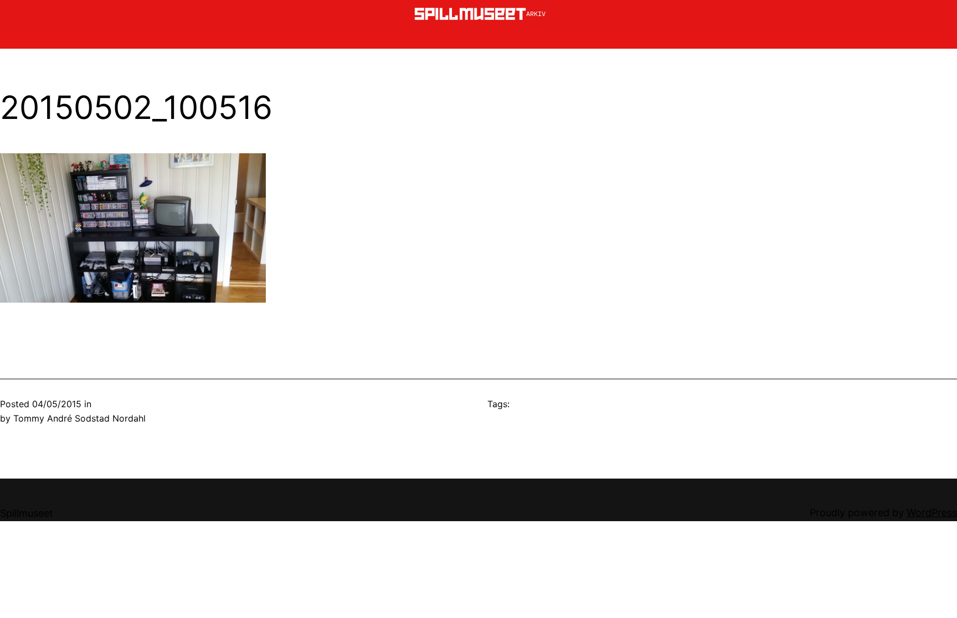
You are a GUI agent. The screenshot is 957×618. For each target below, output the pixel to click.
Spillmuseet (26, 513)
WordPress (932, 512)
